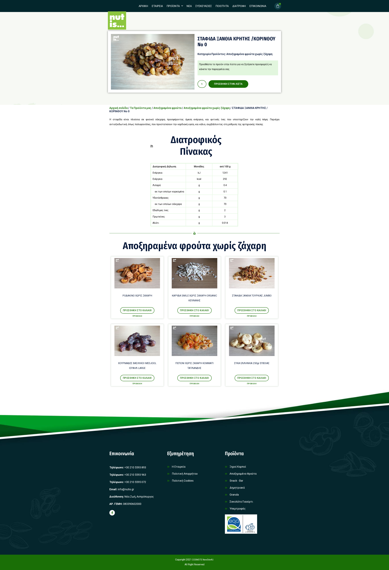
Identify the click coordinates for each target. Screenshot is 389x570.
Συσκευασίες (203, 6)
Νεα (189, 6)
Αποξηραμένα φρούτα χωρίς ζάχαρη (249, 54)
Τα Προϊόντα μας (140, 108)
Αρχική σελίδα (118, 108)
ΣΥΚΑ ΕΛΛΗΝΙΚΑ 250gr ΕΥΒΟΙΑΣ (251, 363)
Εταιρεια (157, 6)
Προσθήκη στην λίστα (228, 83)
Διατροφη (239, 6)
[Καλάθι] (277, 6)
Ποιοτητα (222, 6)
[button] (137, 310)
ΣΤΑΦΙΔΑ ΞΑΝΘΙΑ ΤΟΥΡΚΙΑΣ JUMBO (252, 295)
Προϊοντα (173, 6)
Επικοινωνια (258, 6)
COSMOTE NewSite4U (202, 559)
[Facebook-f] (112, 512)
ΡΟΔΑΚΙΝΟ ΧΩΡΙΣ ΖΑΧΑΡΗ (137, 295)
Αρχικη (143, 6)
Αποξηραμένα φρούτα (167, 108)
